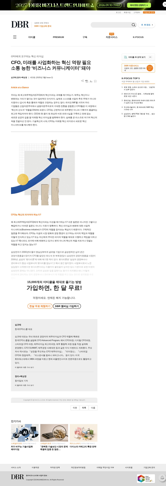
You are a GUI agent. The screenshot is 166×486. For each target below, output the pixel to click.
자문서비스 (111, 37)
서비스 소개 (16, 467)
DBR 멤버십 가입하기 (67, 306)
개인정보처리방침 (78, 467)
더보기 (82, 81)
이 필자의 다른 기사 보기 (24, 367)
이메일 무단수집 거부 (105, 467)
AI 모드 (147, 25)
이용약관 (35, 467)
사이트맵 (128, 467)
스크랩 (95, 81)
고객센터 (136, 12)
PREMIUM (58, 37)
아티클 (31, 37)
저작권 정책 (55, 467)
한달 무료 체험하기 (39, 306)
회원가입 (127, 12)
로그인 (118, 12)
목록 (84, 408)
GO (150, 57)
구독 (85, 37)
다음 (93, 408)
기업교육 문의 (149, 12)
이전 (75, 408)
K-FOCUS (138, 37)
